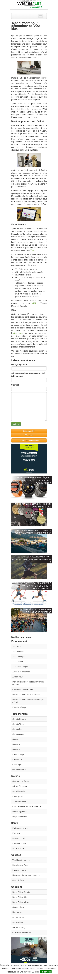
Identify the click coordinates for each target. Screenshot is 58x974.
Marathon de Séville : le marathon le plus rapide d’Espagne (32, 610)
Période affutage (19, 707)
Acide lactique (18, 848)
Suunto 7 (16, 744)
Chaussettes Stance (21, 781)
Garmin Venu (18, 724)
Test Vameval (18, 651)
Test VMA (16, 646)
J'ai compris (46, 971)
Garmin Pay (17, 729)
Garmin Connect (19, 734)
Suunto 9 (16, 749)
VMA (32, 250)
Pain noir (16, 833)
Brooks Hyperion (19, 811)
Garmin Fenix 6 (19, 719)
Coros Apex (17, 764)
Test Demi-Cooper (20, 666)
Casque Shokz (18, 907)
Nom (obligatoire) (19, 364)
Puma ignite (17, 796)
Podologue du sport (20, 828)
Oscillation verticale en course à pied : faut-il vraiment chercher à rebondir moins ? (32, 586)
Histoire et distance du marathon (26, 875)
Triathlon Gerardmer (21, 860)
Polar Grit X (17, 759)
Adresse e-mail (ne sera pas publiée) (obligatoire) (28, 374)
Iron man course (19, 870)
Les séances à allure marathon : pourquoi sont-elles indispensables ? (31, 559)
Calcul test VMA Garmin (22, 689)
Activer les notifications (29, 440)
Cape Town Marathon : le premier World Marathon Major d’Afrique (33, 531)
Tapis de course (19, 801)
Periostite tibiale (19, 843)
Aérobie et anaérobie (21, 671)
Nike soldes (17, 912)
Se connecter (29, 431)
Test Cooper (17, 661)
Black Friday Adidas (20, 902)
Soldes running (18, 927)
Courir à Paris (18, 880)
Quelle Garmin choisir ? (22, 932)
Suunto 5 (16, 739)
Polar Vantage (18, 754)
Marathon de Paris (20, 865)
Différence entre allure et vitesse (26, 694)
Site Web (15, 384)
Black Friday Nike (19, 897)
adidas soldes (18, 917)
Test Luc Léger (18, 656)
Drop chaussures (19, 816)
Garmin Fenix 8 (19, 769)
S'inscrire (29, 435)
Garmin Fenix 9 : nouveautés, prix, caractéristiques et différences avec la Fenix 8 (33, 480)
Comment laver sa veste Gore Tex (27, 806)
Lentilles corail (18, 838)
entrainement (17, 333)
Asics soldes (17, 922)
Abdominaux (17, 676)
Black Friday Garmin (21, 892)
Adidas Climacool (19, 786)
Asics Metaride (18, 791)
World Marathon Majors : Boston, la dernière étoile (33, 505)
